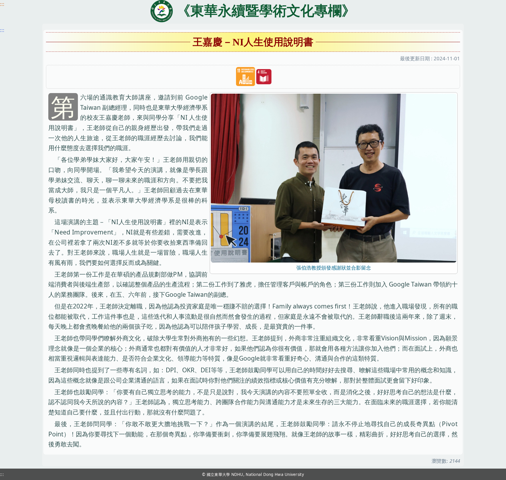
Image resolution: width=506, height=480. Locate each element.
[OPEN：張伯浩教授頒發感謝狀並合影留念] (334, 177)
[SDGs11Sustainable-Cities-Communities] (245, 77)
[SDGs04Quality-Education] (264, 77)
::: (2, 4)
